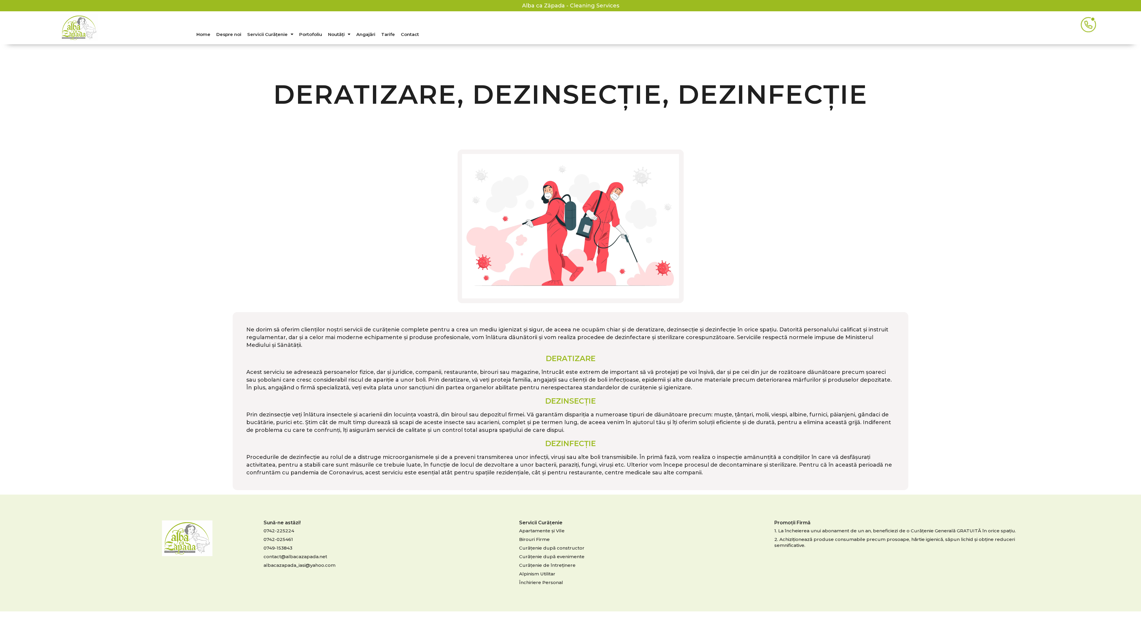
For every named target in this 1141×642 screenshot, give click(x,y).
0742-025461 (278, 539)
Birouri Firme (534, 539)
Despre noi (228, 34)
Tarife (388, 34)
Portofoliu (310, 34)
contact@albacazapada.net (295, 556)
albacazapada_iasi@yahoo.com (299, 565)
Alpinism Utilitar (537, 574)
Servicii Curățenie (267, 34)
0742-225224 (279, 531)
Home (203, 34)
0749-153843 (278, 548)
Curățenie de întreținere (547, 565)
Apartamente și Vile (542, 531)
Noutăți (336, 34)
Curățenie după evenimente (551, 556)
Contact (410, 34)
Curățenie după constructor (551, 548)
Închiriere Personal (541, 582)
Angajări (365, 34)
